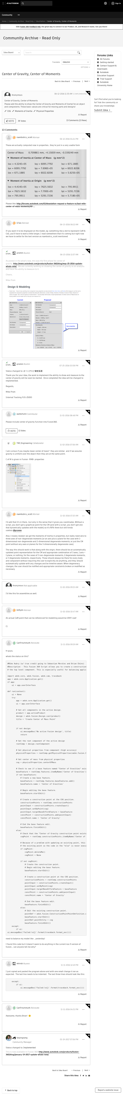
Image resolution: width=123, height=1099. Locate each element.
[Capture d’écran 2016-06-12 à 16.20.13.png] (46, 174)
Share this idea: (71, 1075)
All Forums (105, 59)
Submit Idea (101, 110)
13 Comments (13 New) (76, 120)
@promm (17, 530)
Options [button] (84, 67)
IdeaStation (40, 21)
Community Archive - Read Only (21, 21)
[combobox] (36, 3)
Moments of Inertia (23, 111)
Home (4, 21)
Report (83, 114)
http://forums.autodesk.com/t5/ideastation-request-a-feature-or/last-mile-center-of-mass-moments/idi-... (46, 205)
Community (7, 15)
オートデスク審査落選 (33, 371)
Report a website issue (108, 1090)
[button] (83, 139)
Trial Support (106, 79)
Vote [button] (11, 120)
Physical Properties (45, 111)
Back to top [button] (12, 1090)
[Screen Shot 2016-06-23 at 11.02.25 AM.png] (46, 316)
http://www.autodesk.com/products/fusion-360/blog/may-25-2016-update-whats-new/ (44, 265)
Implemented (81, 94)
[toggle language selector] (105, 3)
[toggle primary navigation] (4, 3)
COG (9, 111)
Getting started (107, 62)
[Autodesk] (13, 3)
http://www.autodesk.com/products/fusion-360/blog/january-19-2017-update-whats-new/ (42, 1053)
